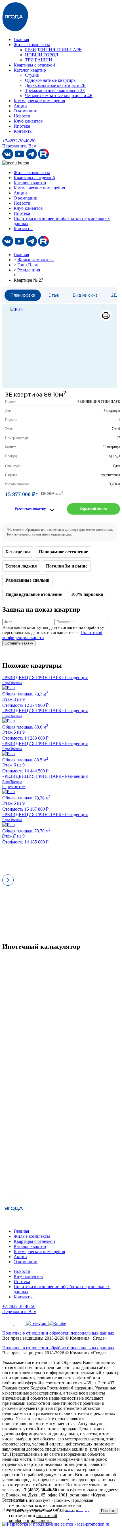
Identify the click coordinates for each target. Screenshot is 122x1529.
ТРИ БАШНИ (38, 59)
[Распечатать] (106, 315)
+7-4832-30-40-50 (18, 140)
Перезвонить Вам (19, 146)
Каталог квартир (30, 70)
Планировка (22, 295)
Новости (22, 116)
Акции (20, 105)
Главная (21, 39)
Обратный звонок (93, 509)
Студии (32, 75)
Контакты (23, 131)
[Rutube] (43, 157)
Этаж (54, 295)
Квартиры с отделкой (34, 65)
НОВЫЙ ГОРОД (41, 54)
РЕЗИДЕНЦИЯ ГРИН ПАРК (53, 49)
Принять (108, 1511)
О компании (25, 110)
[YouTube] (20, 157)
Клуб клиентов (28, 121)
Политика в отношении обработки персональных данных (58, 1333)
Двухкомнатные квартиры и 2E (55, 85)
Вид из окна (85, 295)
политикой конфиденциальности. (33, 1518)
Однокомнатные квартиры (51, 80)
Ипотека (22, 126)
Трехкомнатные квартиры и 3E (55, 90)
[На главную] (15, 29)
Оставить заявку (19, 643)
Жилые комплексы (32, 44)
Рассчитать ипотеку (30, 509)
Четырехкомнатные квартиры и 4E (58, 95)
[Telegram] (32, 157)
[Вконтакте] (8, 157)
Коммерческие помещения (39, 100)
